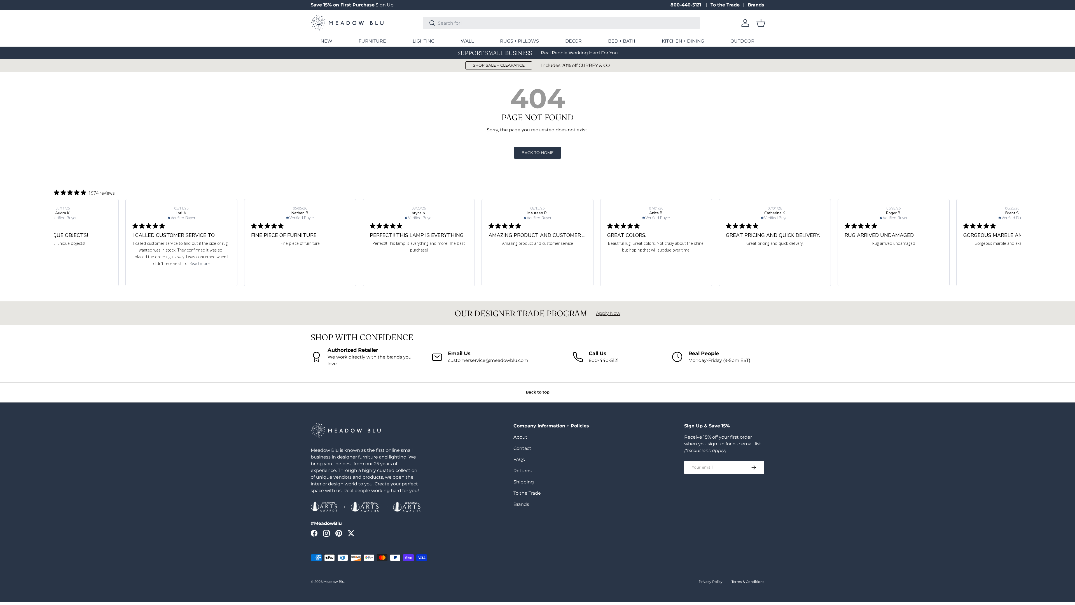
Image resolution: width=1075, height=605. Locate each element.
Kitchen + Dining (683, 41)
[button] (761, 23)
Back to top (538, 392)
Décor (573, 41)
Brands (756, 5)
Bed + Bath (621, 41)
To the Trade (725, 5)
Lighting (423, 41)
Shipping (523, 482)
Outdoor (742, 41)
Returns (522, 470)
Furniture (372, 41)
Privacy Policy (711, 582)
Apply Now (608, 313)
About (520, 437)
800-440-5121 (686, 5)
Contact (522, 448)
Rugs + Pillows (519, 41)
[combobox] (561, 23)
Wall (467, 41)
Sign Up (385, 5)
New (326, 41)
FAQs (519, 459)
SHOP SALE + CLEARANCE (499, 65)
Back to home (537, 152)
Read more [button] (200, 263)
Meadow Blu (333, 582)
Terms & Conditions (748, 582)
